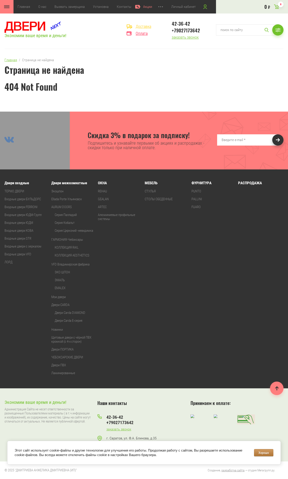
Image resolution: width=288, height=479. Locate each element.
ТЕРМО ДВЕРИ (14, 191)
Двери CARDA (60, 305)
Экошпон (57, 191)
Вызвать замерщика (69, 6)
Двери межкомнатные (69, 183)
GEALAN (103, 199)
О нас (42, 6)
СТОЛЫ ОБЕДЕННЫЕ (159, 199)
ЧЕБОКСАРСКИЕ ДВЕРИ (67, 357)
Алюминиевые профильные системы (116, 217)
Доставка (143, 26)
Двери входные (16, 183)
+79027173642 (186, 30)
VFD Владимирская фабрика (70, 264)
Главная (24, 6)
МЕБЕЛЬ (151, 183)
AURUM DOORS (61, 207)
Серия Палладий (66, 215)
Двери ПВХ (58, 365)
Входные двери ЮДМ (18, 223)
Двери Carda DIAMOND (70, 313)
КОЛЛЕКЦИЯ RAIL (67, 247)
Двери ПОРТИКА (62, 349)
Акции (147, 6)
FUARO (196, 207)
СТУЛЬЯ (150, 191)
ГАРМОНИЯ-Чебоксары (67, 240)
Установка (101, 6)
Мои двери (58, 297)
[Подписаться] (278, 140)
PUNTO (196, 191)
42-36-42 (181, 23)
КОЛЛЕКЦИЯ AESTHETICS (72, 255)
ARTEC (102, 207)
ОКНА (102, 183)
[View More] (160, 6)
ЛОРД (8, 262)
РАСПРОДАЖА (250, 183)
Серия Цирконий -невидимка (74, 231)
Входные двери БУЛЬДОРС (22, 199)
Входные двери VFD (17, 254)
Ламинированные (63, 373)
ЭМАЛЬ (60, 280)
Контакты (124, 6)
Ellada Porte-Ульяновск (66, 199)
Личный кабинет (183, 6)
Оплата (142, 33)
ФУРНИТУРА (201, 183)
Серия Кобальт (64, 223)
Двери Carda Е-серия (68, 321)
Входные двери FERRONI (21, 207)
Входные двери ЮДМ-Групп (23, 215)
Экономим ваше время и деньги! (35, 35)
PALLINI (196, 199)
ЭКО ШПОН (62, 272)
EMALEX (60, 288)
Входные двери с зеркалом (22, 246)
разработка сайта (233, 470)
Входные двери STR (17, 238)
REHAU (102, 191)
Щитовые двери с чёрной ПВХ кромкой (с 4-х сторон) (71, 339)
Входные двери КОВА (18, 231)
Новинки (57, 330)
